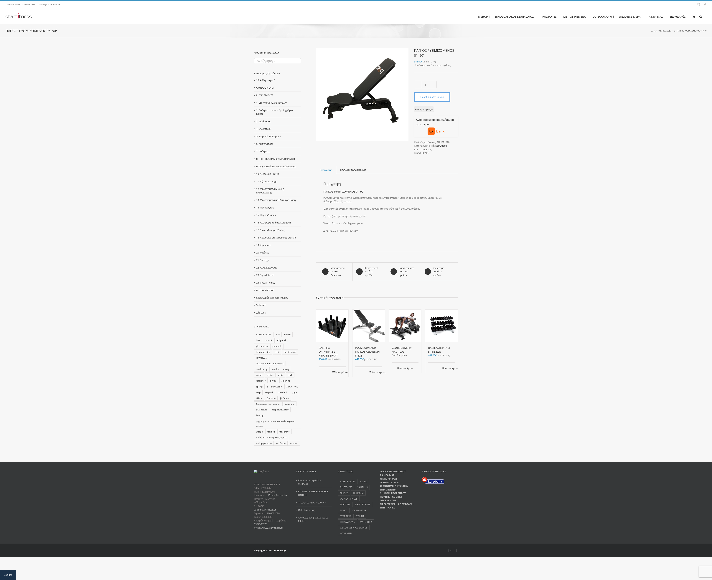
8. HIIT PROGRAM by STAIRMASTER (275, 158)
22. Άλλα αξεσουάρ (266, 267)
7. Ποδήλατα (263, 151)
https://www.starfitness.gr (268, 527)
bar (278, 334)
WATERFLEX (366, 521)
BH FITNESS (346, 487)
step (258, 392)
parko (259, 374)
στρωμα (294, 443)
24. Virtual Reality (265, 282)
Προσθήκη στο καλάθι (432, 97)
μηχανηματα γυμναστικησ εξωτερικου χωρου (275, 423)
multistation (290, 351)
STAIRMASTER (274, 386)
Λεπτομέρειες (340, 372)
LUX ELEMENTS (264, 95)
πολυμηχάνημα (264, 443)
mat (277, 351)
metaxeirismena (265, 290)
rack (290, 374)
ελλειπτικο (261, 409)
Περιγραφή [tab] (326, 170)
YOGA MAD (346, 533)
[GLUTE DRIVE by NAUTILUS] (405, 326)
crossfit (269, 340)
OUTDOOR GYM (265, 87)
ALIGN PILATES (263, 334)
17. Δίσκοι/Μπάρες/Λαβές (270, 230)
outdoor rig (262, 369)
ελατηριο (289, 403)
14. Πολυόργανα (265, 207)
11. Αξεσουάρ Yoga (266, 181)
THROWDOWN (347, 521)
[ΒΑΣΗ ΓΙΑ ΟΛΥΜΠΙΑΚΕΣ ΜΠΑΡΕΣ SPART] (332, 326)
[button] (700, 16)
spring (259, 386)
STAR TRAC (292, 386)
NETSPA (344, 492)
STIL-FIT (360, 516)
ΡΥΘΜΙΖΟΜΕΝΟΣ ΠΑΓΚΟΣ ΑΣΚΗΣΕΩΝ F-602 (367, 351)
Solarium (261, 305)
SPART (425, 153)
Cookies (8, 575)
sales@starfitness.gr (49, 4)
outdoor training (280, 369)
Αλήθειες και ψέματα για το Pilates (313, 519)
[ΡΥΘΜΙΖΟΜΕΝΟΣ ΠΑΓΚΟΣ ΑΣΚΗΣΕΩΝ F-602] (368, 326)
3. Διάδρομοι (263, 121)
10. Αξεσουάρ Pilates (267, 173)
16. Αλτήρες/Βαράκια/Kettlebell (273, 222)
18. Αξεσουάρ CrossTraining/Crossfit (276, 237)
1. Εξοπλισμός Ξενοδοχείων (271, 102)
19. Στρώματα (263, 245)
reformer (261, 380)
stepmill (269, 392)
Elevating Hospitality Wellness (309, 482)
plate (280, 374)
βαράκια (271, 398)
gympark (276, 345)
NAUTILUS (261, 357)
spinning (285, 380)
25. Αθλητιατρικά (265, 80)
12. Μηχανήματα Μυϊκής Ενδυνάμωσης (270, 190)
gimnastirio (262, 345)
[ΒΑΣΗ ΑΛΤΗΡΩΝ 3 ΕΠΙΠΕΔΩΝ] (441, 326)
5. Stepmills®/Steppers (268, 136)
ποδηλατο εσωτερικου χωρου (271, 437)
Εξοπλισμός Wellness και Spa (272, 297)
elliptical (281, 340)
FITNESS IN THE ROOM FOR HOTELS (313, 493)
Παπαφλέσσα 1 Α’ (277, 495)
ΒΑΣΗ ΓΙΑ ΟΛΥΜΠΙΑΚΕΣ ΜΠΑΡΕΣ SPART (328, 351)
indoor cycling (263, 351)
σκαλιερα (281, 443)
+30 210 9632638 (26, 4)
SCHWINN (345, 504)
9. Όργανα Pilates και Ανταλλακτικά (276, 166)
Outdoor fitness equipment (270, 363)
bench (287, 334)
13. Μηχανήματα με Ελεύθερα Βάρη (276, 200)
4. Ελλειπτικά (263, 128)
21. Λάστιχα (262, 260)
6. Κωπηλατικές (264, 143)
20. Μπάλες (262, 252)
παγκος (427, 149)
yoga (294, 392)
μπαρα (259, 431)
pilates (270, 374)
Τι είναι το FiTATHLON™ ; (312, 502)
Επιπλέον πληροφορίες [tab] (353, 169)
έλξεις (259, 398)
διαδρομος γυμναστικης (268, 403)
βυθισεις (284, 398)
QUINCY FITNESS (348, 498)
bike (258, 340)
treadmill (282, 392)
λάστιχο (260, 415)
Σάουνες (261, 312)
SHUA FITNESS (362, 504)
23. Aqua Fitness (265, 275)
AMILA (363, 481)
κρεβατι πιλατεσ (280, 409)
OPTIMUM (358, 492)
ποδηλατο (284, 431)
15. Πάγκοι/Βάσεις (437, 145)
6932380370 (260, 524)
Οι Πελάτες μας (306, 510)
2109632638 (273, 513)
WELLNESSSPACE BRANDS (353, 527)
